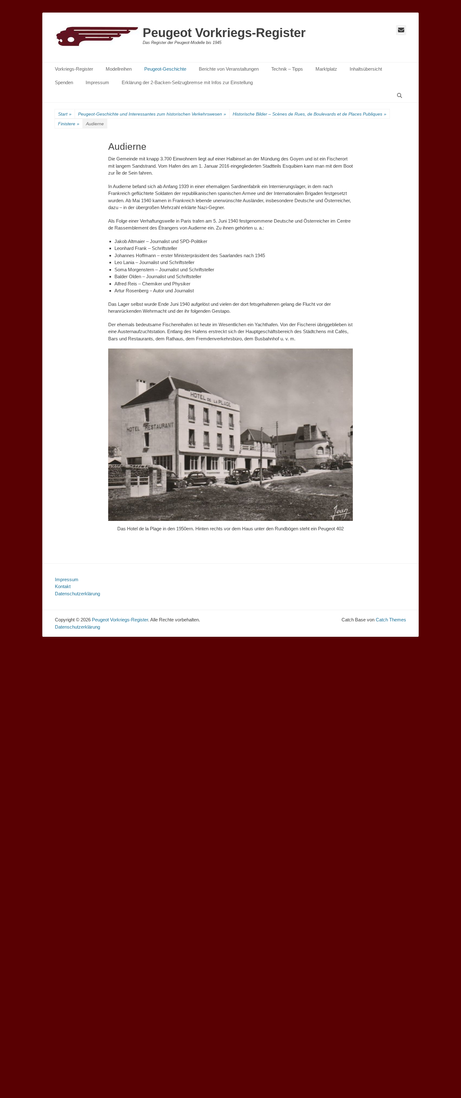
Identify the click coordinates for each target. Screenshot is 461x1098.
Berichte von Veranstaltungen (229, 69)
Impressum (97, 82)
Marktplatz (326, 69)
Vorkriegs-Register (74, 69)
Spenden (64, 82)
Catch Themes (391, 619)
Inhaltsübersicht (366, 69)
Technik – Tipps (287, 69)
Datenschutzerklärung (77, 593)
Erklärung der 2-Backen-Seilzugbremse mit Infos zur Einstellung (187, 82)
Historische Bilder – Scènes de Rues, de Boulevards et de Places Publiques (309, 113)
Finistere (68, 123)
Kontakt (63, 586)
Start (65, 113)
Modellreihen (119, 69)
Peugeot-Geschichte (165, 69)
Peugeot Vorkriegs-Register (224, 33)
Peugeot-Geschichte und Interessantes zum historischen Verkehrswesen (152, 113)
